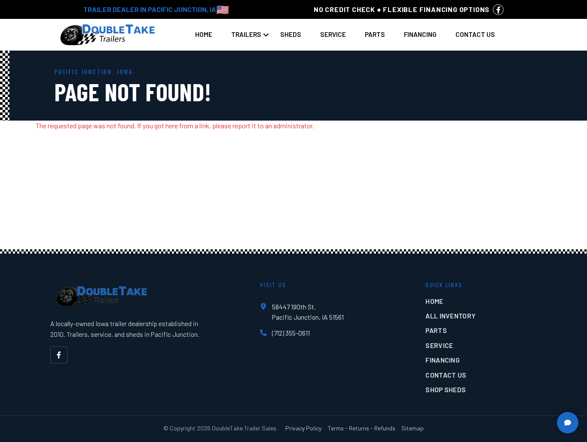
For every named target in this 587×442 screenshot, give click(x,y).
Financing (420, 34)
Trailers (246, 34)
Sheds (290, 34)
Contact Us (475, 34)
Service (333, 34)
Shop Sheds (445, 389)
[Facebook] (58, 354)
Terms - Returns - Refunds (361, 428)
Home (203, 34)
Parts (375, 34)
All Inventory (450, 316)
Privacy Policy (303, 428)
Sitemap (412, 428)
